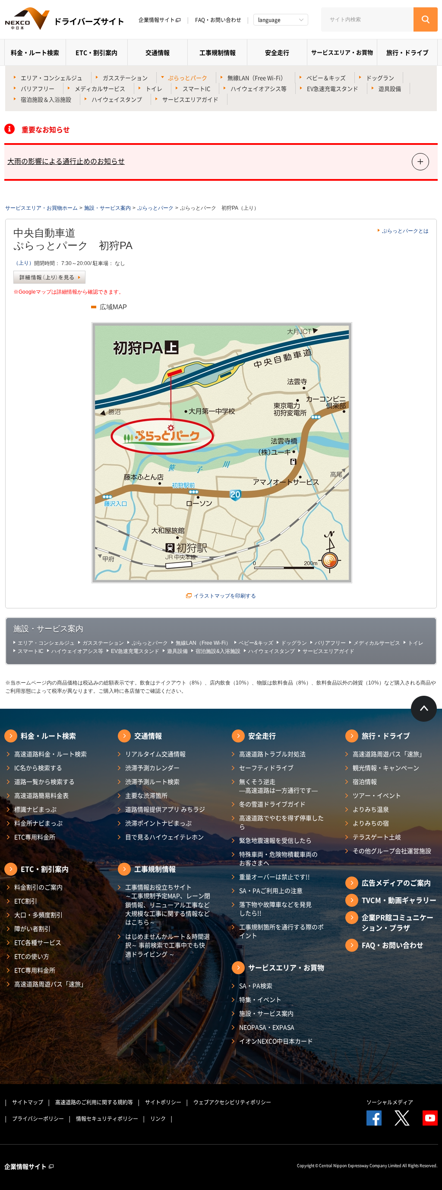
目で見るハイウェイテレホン (164, 836)
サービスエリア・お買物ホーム (41, 208)
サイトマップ (27, 1102)
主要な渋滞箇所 (146, 795)
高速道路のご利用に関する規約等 (94, 1102)
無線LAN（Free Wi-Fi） (256, 78)
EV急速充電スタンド (332, 88)
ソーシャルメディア (389, 1102)
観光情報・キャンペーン (386, 767)
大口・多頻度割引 (38, 914)
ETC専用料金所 (34, 836)
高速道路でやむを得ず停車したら (281, 822)
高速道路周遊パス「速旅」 (50, 983)
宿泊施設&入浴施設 (218, 651)
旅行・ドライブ (407, 52)
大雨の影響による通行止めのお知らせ (66, 161)
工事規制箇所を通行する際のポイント (281, 931)
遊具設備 (390, 88)
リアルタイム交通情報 (155, 753)
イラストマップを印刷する (225, 596)
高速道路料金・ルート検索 (50, 753)
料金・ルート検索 (35, 52)
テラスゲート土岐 (377, 836)
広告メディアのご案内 (396, 882)
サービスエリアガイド (190, 99)
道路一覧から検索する (44, 781)
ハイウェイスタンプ (117, 99)
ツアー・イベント (377, 795)
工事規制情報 (217, 52)
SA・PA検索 (255, 985)
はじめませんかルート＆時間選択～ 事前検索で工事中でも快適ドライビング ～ (167, 945)
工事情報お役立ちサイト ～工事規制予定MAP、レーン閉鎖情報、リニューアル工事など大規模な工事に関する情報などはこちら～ (167, 904)
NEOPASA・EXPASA (266, 1027)
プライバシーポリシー (38, 1119)
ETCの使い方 (31, 956)
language (269, 20)
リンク (158, 1119)
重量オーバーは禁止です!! (274, 876)
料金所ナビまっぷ (38, 823)
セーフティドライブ (266, 767)
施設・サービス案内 (107, 208)
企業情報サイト (157, 20)
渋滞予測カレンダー (152, 767)
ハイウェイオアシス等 (258, 88)
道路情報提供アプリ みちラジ (165, 809)
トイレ (153, 88)
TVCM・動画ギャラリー (399, 900)
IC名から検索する (38, 767)
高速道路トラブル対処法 (272, 753)
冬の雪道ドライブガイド (272, 804)
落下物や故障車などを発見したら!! (275, 908)
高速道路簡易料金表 (41, 795)
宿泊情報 (365, 781)
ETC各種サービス (37, 942)
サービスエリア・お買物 (342, 52)
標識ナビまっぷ (35, 809)
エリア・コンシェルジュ (51, 78)
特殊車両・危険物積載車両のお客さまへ (278, 858)
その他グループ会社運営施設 (392, 850)
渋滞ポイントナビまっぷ (158, 823)
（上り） (23, 263)
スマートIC (196, 88)
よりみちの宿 (371, 823)
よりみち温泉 (371, 809)
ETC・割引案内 (96, 52)
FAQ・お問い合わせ (218, 20)
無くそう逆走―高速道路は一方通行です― (278, 785)
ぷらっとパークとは (405, 231)
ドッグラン (380, 78)
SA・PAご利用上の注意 (271, 890)
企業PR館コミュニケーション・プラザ (397, 922)
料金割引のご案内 (38, 887)
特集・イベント (260, 999)
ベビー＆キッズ (326, 78)
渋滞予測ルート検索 (152, 781)
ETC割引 (25, 900)
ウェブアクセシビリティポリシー (232, 1102)
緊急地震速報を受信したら (275, 840)
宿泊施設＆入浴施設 (46, 99)
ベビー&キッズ (256, 643)
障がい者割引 (32, 928)
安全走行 (277, 52)
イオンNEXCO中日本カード (276, 1040)
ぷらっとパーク (187, 78)
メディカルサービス (100, 88)
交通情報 (157, 52)
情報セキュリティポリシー (107, 1119)
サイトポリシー (163, 1102)
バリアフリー (37, 88)
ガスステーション (125, 78)
